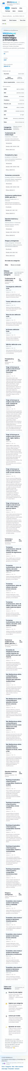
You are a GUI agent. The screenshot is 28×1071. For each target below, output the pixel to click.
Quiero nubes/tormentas (13, 78)
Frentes (14, 107)
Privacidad (11, 1068)
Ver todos (20, 279)
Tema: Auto (22, 20)
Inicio (7, 8)
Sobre (14, 11)
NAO (14, 92)
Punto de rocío (14, 103)
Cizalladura (14, 100)
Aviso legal (4, 1068)
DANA (14, 89)
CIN (14, 114)
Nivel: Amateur (12, 20)
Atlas (20, 8)
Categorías (14, 8)
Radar (14, 122)
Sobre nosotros (19, 1066)
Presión (14, 118)
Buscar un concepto (16, 265)
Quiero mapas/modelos (14, 82)
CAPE (14, 111)
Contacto (20, 11)
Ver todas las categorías (12, 261)
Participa (7, 11)
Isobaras (14, 96)
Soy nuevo (14, 73)
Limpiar (4, 20)
